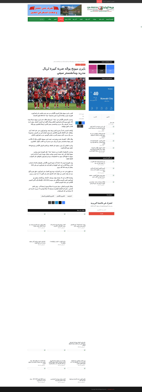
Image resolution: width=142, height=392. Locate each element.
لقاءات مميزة (68, 19)
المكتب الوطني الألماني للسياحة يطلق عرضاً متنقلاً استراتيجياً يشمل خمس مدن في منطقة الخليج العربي (97, 149)
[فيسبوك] (83, 122)
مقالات (49, 19)
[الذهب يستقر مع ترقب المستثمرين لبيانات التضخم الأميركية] (56, 373)
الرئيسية (83, 61)
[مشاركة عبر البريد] (81, 126)
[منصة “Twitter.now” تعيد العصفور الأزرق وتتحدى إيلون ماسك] (76, 218)
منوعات (94, 19)
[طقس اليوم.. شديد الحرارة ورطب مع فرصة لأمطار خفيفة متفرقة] (36, 218)
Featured (83, 64)
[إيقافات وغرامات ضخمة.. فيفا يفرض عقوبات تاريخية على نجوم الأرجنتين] (110, 184)
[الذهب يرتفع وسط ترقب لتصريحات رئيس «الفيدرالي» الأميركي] (56, 218)
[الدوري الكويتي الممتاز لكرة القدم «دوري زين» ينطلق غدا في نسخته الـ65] (110, 170)
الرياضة (61, 19)
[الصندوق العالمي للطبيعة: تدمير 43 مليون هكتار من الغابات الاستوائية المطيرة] (110, 135)
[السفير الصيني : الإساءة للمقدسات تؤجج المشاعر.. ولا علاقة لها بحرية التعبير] (110, 143)
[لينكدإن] (76, 122)
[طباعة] (78, 126)
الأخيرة (95, 117)
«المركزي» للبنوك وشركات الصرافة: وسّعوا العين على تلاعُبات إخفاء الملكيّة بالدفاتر (77, 344)
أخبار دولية (87, 19)
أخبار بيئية (75, 19)
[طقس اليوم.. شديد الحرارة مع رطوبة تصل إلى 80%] (76, 373)
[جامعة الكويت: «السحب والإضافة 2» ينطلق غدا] (56, 235)
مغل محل (112, 122)
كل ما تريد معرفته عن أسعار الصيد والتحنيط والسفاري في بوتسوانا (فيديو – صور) (97, 128)
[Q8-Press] (100, 9)
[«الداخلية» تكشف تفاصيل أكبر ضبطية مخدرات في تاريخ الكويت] (36, 235)
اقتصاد (81, 19)
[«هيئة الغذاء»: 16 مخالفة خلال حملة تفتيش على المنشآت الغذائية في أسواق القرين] (36, 354)
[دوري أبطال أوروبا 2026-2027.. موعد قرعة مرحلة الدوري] (36, 373)
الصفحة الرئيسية (109, 19)
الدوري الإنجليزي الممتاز (47, 196)
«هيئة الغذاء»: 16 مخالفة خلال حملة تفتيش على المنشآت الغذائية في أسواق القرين (36, 362)
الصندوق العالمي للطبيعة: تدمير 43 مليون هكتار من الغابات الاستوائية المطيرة (97, 135)
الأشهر (107, 117)
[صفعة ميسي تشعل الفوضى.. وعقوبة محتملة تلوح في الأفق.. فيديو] (110, 177)
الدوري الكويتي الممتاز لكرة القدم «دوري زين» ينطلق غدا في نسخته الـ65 (97, 170)
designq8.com (110, 389)
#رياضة (69, 196)
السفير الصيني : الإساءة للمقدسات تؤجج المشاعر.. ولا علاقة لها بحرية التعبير (97, 142)
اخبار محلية (101, 19)
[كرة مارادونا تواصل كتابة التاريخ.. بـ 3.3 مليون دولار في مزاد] (110, 163)
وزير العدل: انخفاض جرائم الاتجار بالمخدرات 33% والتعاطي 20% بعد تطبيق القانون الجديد (77, 362)
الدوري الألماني (60, 196)
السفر (55, 19)
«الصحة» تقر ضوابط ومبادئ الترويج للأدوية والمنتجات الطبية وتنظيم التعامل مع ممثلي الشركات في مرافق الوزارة (57, 362)
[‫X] (80, 122)
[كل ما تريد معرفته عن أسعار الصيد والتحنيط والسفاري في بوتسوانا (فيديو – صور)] (110, 128)
